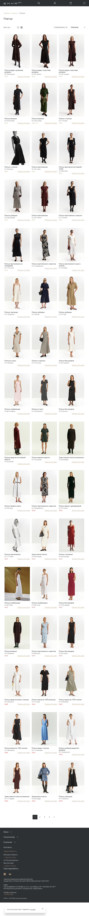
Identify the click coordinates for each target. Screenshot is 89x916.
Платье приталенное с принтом (44, 264)
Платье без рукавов (66, 361)
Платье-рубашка (11, 215)
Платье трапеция (11, 312)
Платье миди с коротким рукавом (41, 71)
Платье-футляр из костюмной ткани (70, 168)
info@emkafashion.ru (10, 851)
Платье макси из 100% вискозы (44, 700)
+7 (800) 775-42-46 (10, 866)
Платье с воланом (66, 554)
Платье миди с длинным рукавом (14, 71)
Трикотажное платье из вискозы (71, 457)
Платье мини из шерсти (41, 457)
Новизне (74, 27)
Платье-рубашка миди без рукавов (69, 749)
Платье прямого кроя (13, 506)
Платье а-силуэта (38, 361)
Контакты (8, 847)
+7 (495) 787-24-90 (10, 857)
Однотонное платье (39, 554)
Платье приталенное (40, 167)
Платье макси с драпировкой (70, 506)
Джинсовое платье (39, 796)
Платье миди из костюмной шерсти (15, 458)
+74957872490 (8, 894)
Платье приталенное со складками (14, 265)
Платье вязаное (11, 119)
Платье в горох (10, 361)
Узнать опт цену (23, 76)
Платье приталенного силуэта (70, 215)
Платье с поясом (65, 119)
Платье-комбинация (12, 409)
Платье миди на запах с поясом (17, 700)
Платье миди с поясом (40, 748)
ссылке (33, 909)
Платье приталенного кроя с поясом (70, 265)
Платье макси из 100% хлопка (70, 700)
